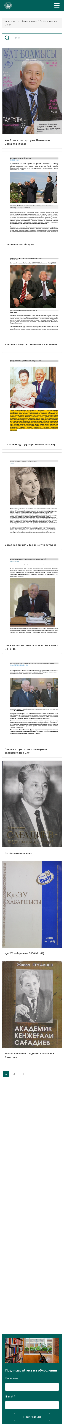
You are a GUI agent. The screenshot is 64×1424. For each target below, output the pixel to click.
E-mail (10, 1397)
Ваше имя (11, 1378)
